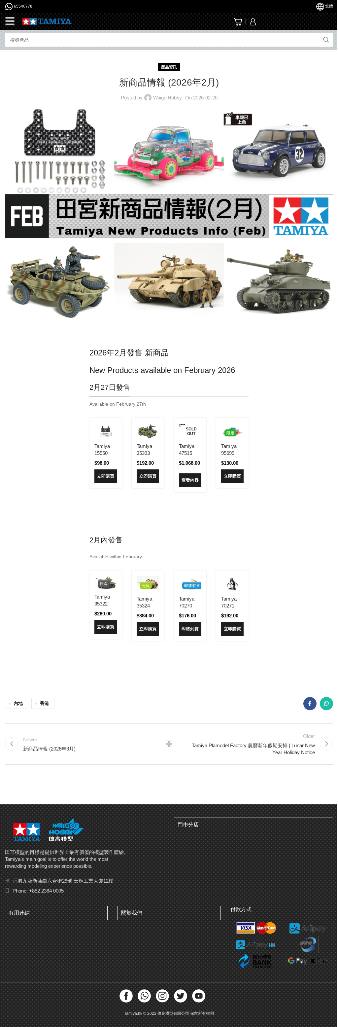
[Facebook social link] (310, 703)
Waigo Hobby (167, 97)
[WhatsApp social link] (326, 703)
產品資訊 (169, 67)
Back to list (169, 744)
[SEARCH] (326, 40)
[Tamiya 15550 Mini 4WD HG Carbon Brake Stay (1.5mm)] (105, 431)
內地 (18, 703)
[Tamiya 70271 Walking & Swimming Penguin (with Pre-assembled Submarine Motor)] (232, 583)
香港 (44, 703)
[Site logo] (47, 21)
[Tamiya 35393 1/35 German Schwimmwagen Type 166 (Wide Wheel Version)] (148, 431)
